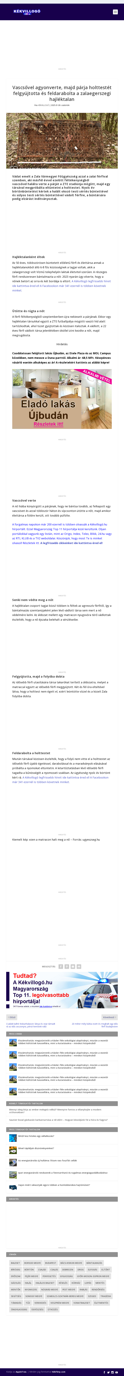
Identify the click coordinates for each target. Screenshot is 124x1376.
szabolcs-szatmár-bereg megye (65, 1296)
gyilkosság (66, 1276)
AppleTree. (21, 1371)
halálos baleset (45, 1282)
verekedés (40, 1302)
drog (81, 1269)
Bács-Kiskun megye (71, 1262)
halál (28, 1282)
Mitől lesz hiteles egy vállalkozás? (36, 1136)
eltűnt (105, 1269)
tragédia (105, 1296)
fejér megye (31, 1276)
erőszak (16, 1276)
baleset (15, 1262)
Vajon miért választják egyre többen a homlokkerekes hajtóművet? (54, 1185)
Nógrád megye (49, 1289)
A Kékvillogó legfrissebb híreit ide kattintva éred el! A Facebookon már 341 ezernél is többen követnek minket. (61, 285)
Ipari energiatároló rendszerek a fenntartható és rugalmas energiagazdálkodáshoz (63, 1172)
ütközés (53, 1309)
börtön (29, 1269)
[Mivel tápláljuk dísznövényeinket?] (13, 1150)
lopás (88, 1282)
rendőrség (98, 1289)
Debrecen (67, 1269)
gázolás (16, 1282)
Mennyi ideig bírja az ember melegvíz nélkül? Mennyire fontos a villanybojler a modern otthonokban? (55, 1111)
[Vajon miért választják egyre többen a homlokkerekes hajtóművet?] (13, 1187)
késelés (63, 1282)
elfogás (92, 1269)
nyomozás (31, 1289)
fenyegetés (49, 1276)
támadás (16, 1302)
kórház (76, 1282)
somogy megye (33, 1296)
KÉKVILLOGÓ (43, 105)
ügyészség (37, 1309)
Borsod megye (32, 1262)
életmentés (101, 1302)
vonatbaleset (81, 1302)
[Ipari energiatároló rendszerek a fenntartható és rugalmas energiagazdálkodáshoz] (13, 1175)
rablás (83, 1289)
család (42, 1269)
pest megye (68, 1289)
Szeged (92, 1296)
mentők (15, 1289)
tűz (28, 1302)
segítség (16, 1296)
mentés (100, 1282)
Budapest (50, 1262)
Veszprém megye (60, 1302)
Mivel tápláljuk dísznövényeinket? (36, 1148)
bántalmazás (94, 1262)
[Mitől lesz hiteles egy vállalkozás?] (13, 1138)
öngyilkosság (19, 1309)
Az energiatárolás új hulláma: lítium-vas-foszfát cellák (47, 1160)
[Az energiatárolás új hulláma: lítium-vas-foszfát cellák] (13, 1162)
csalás (54, 1269)
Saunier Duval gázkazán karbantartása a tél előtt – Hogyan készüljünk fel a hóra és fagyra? (58, 1119)
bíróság (15, 1269)
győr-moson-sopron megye (93, 1276)
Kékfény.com (58, 1371)
